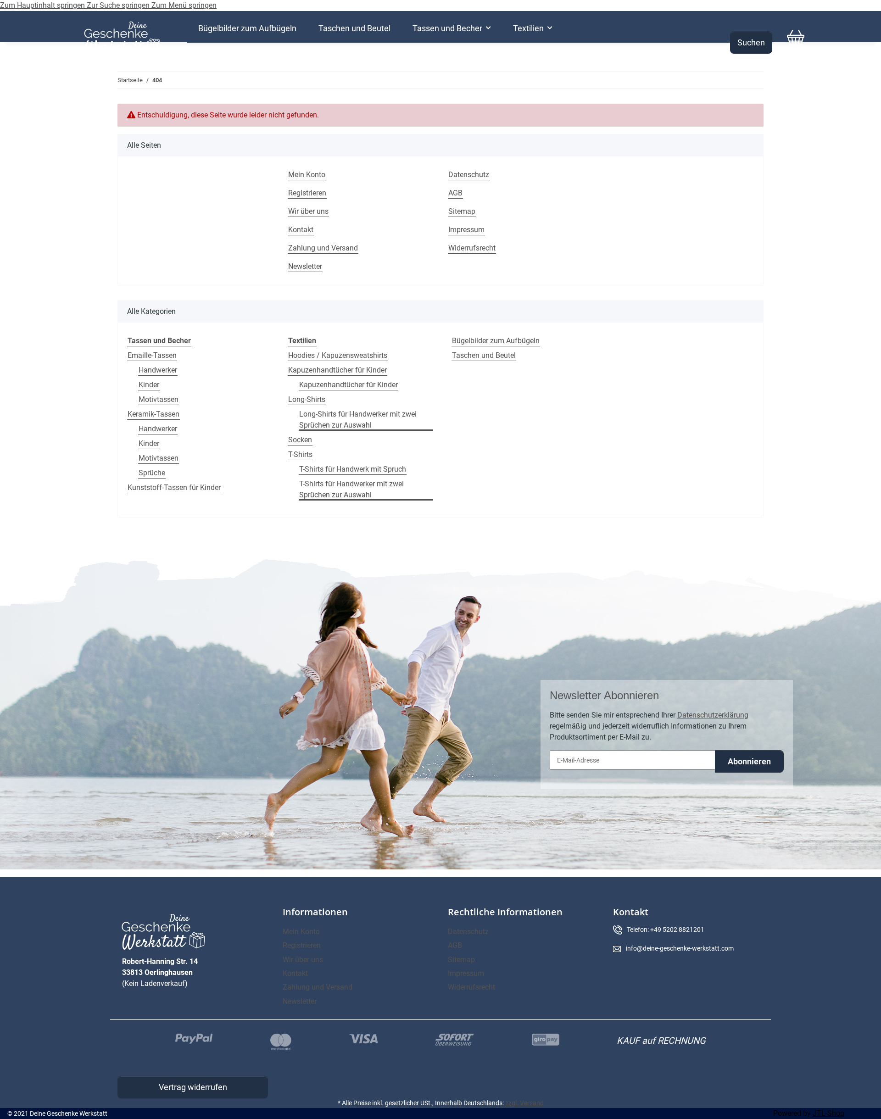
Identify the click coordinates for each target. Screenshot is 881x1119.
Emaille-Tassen (152, 355)
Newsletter (305, 266)
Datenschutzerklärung (712, 715)
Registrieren (307, 193)
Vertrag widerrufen (193, 1087)
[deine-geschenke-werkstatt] (122, 38)
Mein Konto (306, 174)
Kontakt (300, 229)
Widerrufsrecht (472, 248)
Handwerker (158, 370)
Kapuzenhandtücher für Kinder (337, 370)
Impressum (466, 229)
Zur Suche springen (119, 5)
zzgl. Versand (524, 1103)
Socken (300, 439)
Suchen (751, 42)
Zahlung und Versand (323, 248)
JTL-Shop (828, 1113)
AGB (455, 193)
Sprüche (152, 472)
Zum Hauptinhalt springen (43, 5)
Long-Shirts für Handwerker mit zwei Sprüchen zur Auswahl (358, 419)
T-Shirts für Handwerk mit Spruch (352, 469)
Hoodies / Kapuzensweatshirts (337, 355)
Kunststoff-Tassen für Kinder (174, 487)
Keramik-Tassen (153, 414)
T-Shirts (300, 454)
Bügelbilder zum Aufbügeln (496, 340)
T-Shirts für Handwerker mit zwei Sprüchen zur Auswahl (351, 489)
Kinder (149, 384)
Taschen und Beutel (484, 355)
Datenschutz (468, 174)
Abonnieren (749, 761)
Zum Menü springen (184, 5)
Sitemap (461, 211)
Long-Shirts (306, 399)
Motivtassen (158, 399)
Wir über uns (308, 211)
